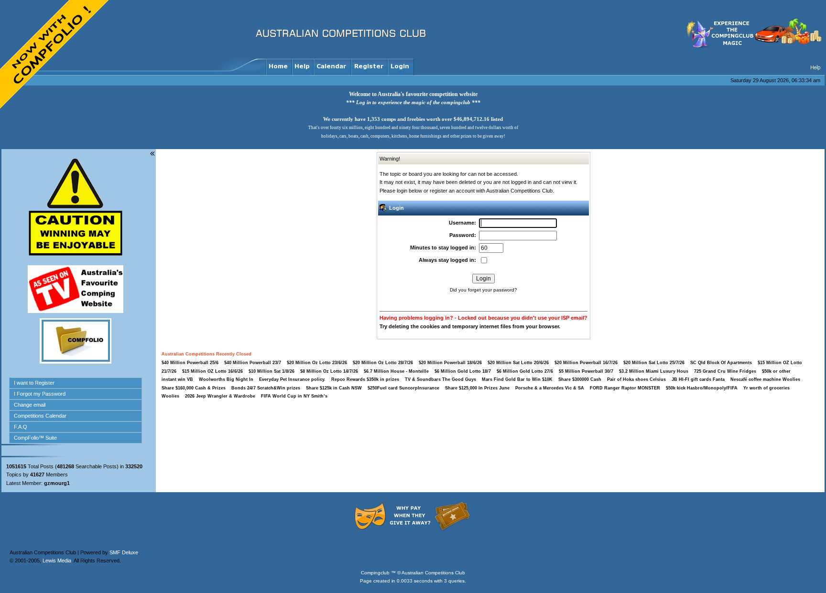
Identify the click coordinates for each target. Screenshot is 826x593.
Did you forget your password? (483, 289)
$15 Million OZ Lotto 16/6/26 (212, 371)
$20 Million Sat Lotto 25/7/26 (654, 362)
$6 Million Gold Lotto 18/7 (463, 371)
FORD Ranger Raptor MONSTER (625, 388)
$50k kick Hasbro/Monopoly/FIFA (702, 388)
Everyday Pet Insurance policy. (292, 379)
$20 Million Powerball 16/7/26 (586, 362)
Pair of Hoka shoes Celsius (637, 379)
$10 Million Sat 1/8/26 (271, 371)
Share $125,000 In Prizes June (477, 388)
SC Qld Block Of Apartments (721, 362)
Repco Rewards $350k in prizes (366, 379)
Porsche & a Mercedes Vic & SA (549, 388)
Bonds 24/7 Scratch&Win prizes (265, 388)
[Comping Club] (753, 47)
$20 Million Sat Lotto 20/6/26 (518, 362)
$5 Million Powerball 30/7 (586, 371)
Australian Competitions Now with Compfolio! (55, 55)
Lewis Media (57, 560)
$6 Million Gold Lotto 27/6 (525, 371)
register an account (452, 191)
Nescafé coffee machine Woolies (765, 379)
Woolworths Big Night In (227, 379)
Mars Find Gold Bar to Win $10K (517, 379)
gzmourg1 (57, 483)
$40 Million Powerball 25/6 (190, 362)
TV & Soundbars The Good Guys (441, 379)
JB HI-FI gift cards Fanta (699, 379)
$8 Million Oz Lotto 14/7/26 (329, 371)
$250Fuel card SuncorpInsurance (403, 388)
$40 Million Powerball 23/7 (252, 362)
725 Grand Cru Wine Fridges (725, 371)
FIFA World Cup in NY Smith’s (294, 396)
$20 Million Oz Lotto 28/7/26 (383, 362)
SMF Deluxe (123, 552)
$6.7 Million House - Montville (396, 371)
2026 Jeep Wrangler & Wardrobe (220, 396)
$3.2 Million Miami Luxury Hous (653, 371)
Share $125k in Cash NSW (334, 388)
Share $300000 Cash (579, 379)
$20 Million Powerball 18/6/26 (450, 362)
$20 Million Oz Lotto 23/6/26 (317, 362)
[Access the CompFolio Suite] (75, 362)
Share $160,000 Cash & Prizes (194, 388)
